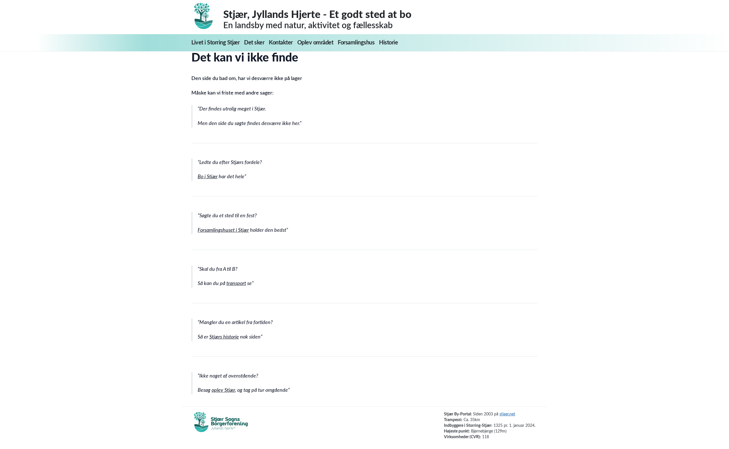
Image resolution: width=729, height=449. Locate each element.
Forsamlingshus (356, 43)
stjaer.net (507, 414)
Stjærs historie (224, 337)
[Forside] (207, 16)
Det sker (254, 43)
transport (236, 283)
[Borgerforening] (221, 425)
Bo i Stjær (208, 176)
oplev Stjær (223, 390)
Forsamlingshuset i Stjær (223, 230)
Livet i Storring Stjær (215, 43)
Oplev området (315, 43)
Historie (388, 43)
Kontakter (281, 43)
